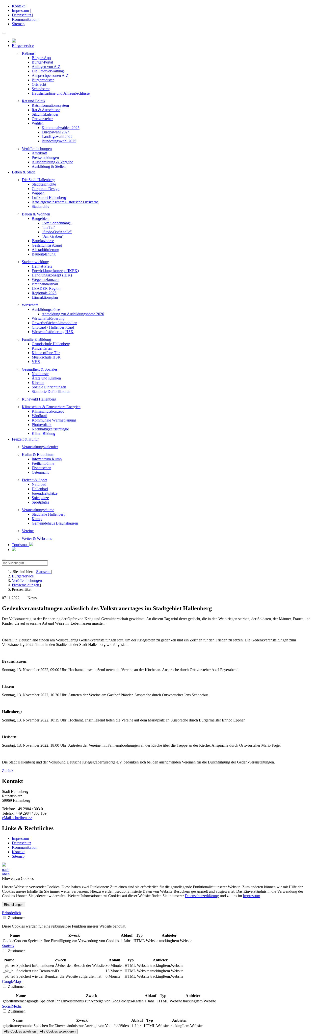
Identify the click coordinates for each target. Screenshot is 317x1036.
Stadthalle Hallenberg (48, 514)
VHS (36, 361)
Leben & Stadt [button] (23, 172)
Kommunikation (24, 847)
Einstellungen (13, 905)
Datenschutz (21, 843)
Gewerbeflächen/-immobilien (54, 323)
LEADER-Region (46, 288)
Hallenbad (40, 489)
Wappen (38, 193)
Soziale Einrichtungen (49, 387)
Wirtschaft (30, 305)
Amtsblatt (39, 153)
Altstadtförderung (45, 250)
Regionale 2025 (44, 293)
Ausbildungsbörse (46, 309)
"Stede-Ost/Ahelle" (57, 232)
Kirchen (38, 383)
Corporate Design (45, 189)
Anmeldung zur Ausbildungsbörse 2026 (73, 314)
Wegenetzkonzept (45, 279)
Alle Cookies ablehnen (20, 1031)
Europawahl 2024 (56, 132)
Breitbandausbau (45, 284)
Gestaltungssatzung (47, 245)
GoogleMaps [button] (12, 981)
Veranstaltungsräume (38, 510)
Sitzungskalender (45, 114)
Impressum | (21, 10)
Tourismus (20, 545)
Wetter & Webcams (37, 538)
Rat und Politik (33, 101)
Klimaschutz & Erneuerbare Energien (51, 407)
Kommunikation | (25, 19)
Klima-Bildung (43, 433)
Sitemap (18, 24)
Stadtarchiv (40, 206)
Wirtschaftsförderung (48, 318)
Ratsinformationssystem (50, 105)
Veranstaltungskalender (40, 447)
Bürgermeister (43, 80)
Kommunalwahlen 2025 (60, 128)
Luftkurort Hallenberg (49, 197)
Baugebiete (40, 218)
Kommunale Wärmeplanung (54, 420)
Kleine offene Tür (46, 353)
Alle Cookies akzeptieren (58, 1031)
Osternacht (40, 472)
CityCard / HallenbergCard (53, 327)
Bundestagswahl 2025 (59, 141)
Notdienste (40, 374)
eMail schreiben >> (17, 818)
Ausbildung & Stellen (49, 166)
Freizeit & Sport (34, 480)
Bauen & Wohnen (36, 214)
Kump (37, 519)
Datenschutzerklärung (202, 896)
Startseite (43, 572)
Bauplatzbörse (43, 241)
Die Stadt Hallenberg (38, 180)
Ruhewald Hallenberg (39, 399)
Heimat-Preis (42, 266)
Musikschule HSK (46, 357)
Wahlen (38, 123)
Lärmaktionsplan (45, 297)
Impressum (20, 838)
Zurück (7, 770)
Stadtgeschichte (44, 184)
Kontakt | (19, 6)
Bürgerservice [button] (23, 45)
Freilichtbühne (43, 463)
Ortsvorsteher (42, 119)
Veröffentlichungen (37, 149)
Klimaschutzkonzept (48, 411)
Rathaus (28, 53)
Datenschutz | (22, 15)
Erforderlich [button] (11, 913)
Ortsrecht (39, 84)
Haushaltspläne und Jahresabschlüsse (61, 93)
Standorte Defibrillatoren (51, 391)
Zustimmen (16, 918)
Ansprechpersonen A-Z (50, 75)
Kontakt (18, 852)
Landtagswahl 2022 (57, 136)
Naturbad (39, 484)
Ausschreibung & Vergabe (52, 162)
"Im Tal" (48, 227)
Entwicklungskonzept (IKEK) (55, 271)
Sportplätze (40, 502)
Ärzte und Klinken (46, 378)
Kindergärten (42, 348)
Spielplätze (40, 498)
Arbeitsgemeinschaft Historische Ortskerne (65, 202)
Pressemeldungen (45, 157)
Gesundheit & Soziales (39, 369)
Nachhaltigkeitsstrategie (50, 429)
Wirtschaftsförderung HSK (53, 332)
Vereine (28, 531)
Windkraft (39, 416)
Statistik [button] (8, 946)
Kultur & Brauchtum (38, 454)
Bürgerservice (23, 576)
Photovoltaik (42, 425)
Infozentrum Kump (47, 459)
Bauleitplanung (43, 254)
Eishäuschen (41, 468)
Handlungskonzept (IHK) (52, 275)
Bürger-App (41, 58)
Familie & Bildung (36, 339)
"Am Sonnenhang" (57, 223)
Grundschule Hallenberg (51, 344)
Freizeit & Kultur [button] (25, 439)
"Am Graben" (53, 236)
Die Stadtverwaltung (48, 71)
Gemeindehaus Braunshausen (55, 523)
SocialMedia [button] (12, 1006)
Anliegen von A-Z (46, 66)
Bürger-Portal (42, 62)
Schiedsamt (41, 89)
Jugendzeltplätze (44, 493)
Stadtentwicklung (35, 262)
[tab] (158, 913)
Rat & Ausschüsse (46, 110)
